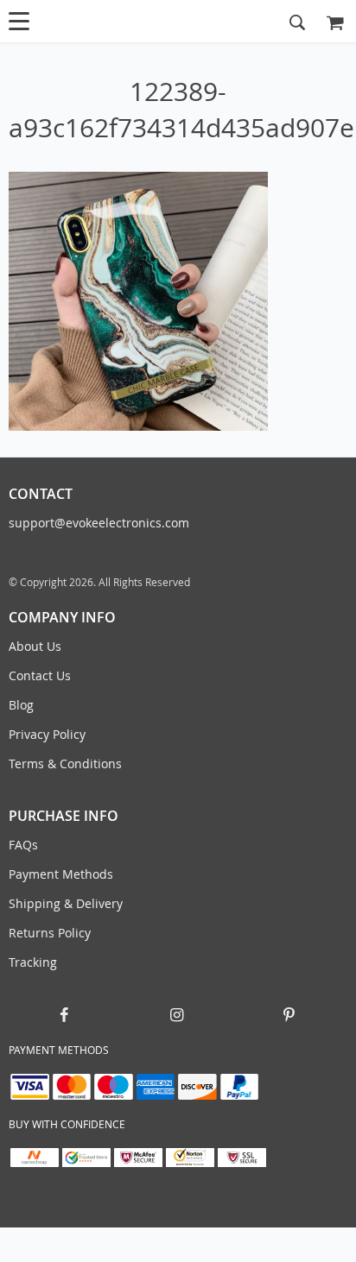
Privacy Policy (47, 734)
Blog (21, 705)
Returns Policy (50, 932)
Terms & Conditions (65, 763)
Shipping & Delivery (66, 903)
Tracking (33, 962)
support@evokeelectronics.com (99, 522)
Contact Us (40, 675)
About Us (35, 646)
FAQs (23, 844)
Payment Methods (61, 874)
